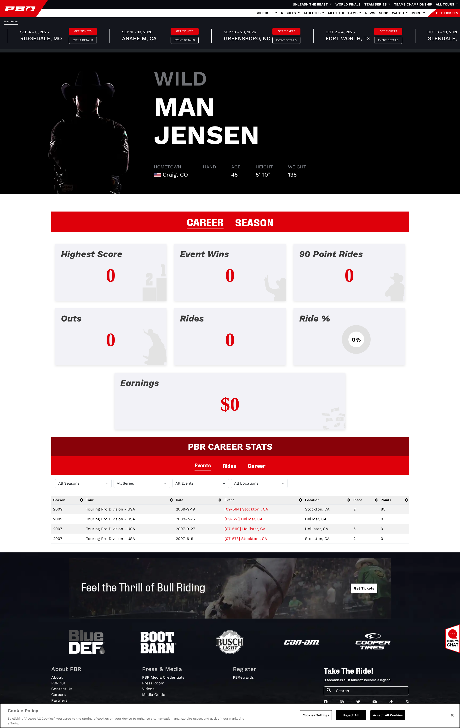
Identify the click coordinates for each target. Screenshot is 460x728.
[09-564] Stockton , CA (246, 509)
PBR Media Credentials (163, 677)
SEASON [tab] (254, 222)
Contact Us (61, 689)
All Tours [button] (445, 4)
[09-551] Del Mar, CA (243, 519)
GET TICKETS (447, 13)
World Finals (348, 4)
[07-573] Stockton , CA (245, 538)
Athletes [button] (313, 13)
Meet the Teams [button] (343, 13)
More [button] (416, 13)
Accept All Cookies (388, 715)
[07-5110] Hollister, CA (244, 529)
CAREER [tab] (205, 221)
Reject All (351, 715)
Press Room (153, 683)
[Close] (452, 715)
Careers (58, 694)
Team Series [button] (376, 4)
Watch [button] (398, 13)
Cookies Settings (316, 715)
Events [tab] (203, 465)
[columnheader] (67, 500)
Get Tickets (83, 31)
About (57, 677)
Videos (148, 689)
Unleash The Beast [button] (311, 4)
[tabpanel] (230, 340)
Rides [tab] (229, 465)
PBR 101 (58, 683)
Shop (383, 13)
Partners (59, 700)
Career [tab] (256, 465)
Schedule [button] (265, 13)
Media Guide (153, 694)
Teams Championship (413, 4)
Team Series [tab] (11, 21)
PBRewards (243, 677)
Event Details (83, 40)
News (370, 13)
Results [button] (289, 13)
